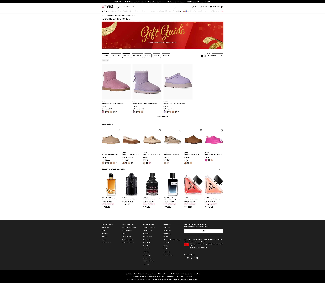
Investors (166, 236)
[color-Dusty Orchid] (103, 112)
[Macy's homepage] (103, 15)
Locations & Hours (147, 230)
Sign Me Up (203, 231)
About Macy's (167, 227)
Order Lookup (105, 233)
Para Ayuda (104, 236)
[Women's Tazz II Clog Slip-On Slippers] (178, 81)
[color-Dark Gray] (108, 163)
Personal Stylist (146, 245)
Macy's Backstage (147, 236)
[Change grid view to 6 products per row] (205, 56)
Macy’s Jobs (166, 242)
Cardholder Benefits (127, 230)
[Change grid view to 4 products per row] (202, 56)
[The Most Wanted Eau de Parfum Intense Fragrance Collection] (131, 184)
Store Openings (146, 255)
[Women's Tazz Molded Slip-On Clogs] (214, 140)
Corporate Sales (167, 230)
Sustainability (167, 251)
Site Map (166, 248)
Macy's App (145, 233)
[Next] (128, 82)
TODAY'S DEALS (118, 1)
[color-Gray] (114, 112)
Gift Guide (107, 15)
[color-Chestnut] (108, 112)
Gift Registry (146, 264)
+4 (116, 111)
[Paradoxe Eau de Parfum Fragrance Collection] (214, 184)
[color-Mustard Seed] (165, 163)
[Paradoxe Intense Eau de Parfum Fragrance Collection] (193, 184)
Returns (103, 239)
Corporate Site (167, 233)
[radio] (103, 111)
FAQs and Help (105, 227)
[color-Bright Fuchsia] (206, 160)
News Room (166, 245)
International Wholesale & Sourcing (172, 239)
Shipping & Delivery (106, 242)
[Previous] (103, 82)
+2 (178, 111)
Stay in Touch (146, 248)
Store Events (146, 251)
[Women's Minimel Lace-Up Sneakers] (173, 140)
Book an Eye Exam (147, 258)
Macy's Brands (146, 239)
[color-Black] (106, 112)
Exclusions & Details (195, 247)
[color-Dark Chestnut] (186, 163)
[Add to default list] (118, 130)
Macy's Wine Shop (147, 242)
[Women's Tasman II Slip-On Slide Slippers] (111, 140)
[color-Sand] (111, 112)
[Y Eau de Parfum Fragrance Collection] (173, 184)
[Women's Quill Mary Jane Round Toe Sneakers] (152, 140)
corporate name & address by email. (189, 279)
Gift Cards (124, 233)
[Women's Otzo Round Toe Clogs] (193, 140)
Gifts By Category (126, 15)
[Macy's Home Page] (107, 6)
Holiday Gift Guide (115, 15)
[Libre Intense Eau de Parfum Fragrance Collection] (111, 184)
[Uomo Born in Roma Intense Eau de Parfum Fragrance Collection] (152, 184)
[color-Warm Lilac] (134, 112)
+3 (116, 162)
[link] (116, 107)
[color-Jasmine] (168, 163)
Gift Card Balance (126, 236)
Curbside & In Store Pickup (149, 227)
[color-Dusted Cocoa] (176, 112)
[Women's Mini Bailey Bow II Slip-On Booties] (147, 81)
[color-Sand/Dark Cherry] (114, 163)
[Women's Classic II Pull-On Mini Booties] (116, 81)
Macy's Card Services (127, 239)
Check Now (204, 247)
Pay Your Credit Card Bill (128, 242)
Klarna (103, 230)
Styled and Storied (168, 255)
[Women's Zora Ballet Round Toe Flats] (131, 140)
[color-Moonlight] (142, 112)
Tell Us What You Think (148, 261)
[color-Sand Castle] (144, 163)
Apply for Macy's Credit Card (129, 227)
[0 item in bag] (222, 6)
